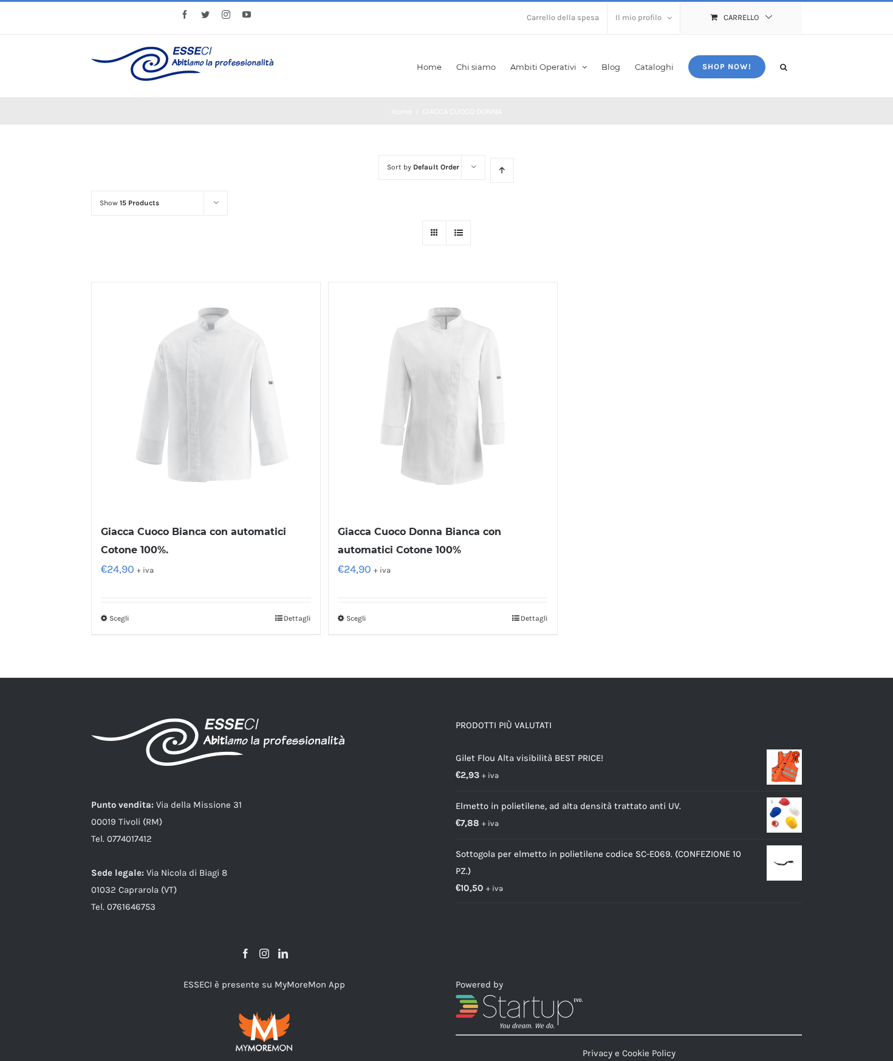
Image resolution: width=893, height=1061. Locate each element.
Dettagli (297, 618)
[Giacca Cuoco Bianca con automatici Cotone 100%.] (206, 396)
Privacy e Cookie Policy (629, 1053)
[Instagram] (264, 953)
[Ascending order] (502, 170)
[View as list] (458, 233)
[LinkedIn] (283, 953)
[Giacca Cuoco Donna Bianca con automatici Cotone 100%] (443, 396)
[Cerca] (783, 66)
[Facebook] (245, 953)
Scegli (119, 618)
